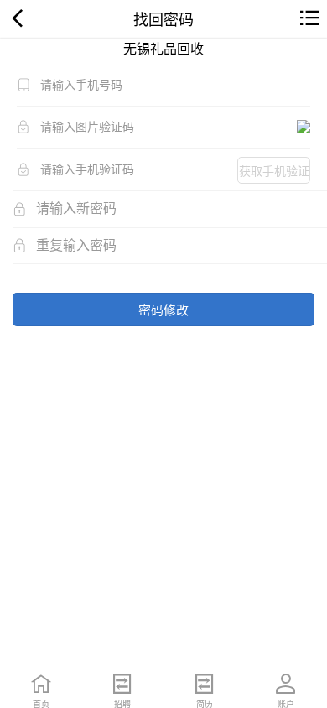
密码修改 (163, 309)
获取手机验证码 (274, 173)
